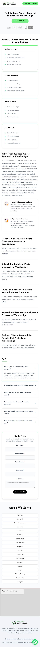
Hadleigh (20, 566)
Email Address (20, 453)
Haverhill (20, 527)
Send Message (20, 491)
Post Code (20, 470)
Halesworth (20, 578)
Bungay (20, 582)
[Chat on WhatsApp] (35, 642)
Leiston (20, 570)
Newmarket (20, 538)
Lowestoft (20, 519)
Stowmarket (20, 542)
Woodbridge (20, 558)
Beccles (20, 550)
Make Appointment (30, 3)
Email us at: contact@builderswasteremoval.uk (20, 639)
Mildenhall (20, 554)
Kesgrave (20, 546)
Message (20, 478)
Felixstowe (20, 531)
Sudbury (20, 535)
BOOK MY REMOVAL (20, 21)
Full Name (20, 445)
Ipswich (20, 515)
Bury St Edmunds (20, 523)
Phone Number (20, 462)
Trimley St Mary (20, 574)
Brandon (20, 562)
